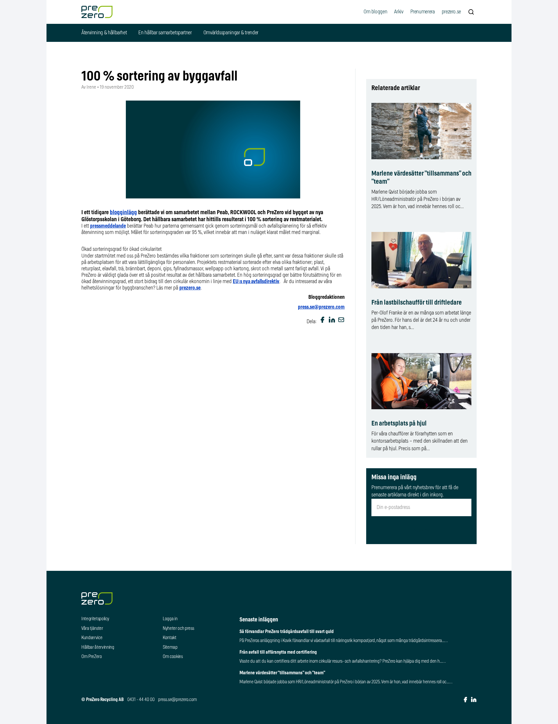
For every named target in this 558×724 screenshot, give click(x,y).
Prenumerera (422, 12)
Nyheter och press (178, 628)
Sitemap (170, 647)
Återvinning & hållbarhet (104, 32)
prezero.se (451, 12)
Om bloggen (375, 12)
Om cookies (173, 656)
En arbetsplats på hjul (399, 423)
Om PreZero (91, 656)
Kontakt (169, 637)
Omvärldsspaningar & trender (230, 32)
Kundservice (91, 637)
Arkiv (398, 12)
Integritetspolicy (95, 618)
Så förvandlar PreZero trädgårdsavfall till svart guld (286, 631)
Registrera (421, 530)
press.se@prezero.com (321, 307)
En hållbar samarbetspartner (165, 32)
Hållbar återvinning (97, 647)
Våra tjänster (92, 628)
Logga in (170, 618)
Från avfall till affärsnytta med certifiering (278, 652)
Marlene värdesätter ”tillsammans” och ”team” (282, 673)
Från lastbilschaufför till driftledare (416, 302)
